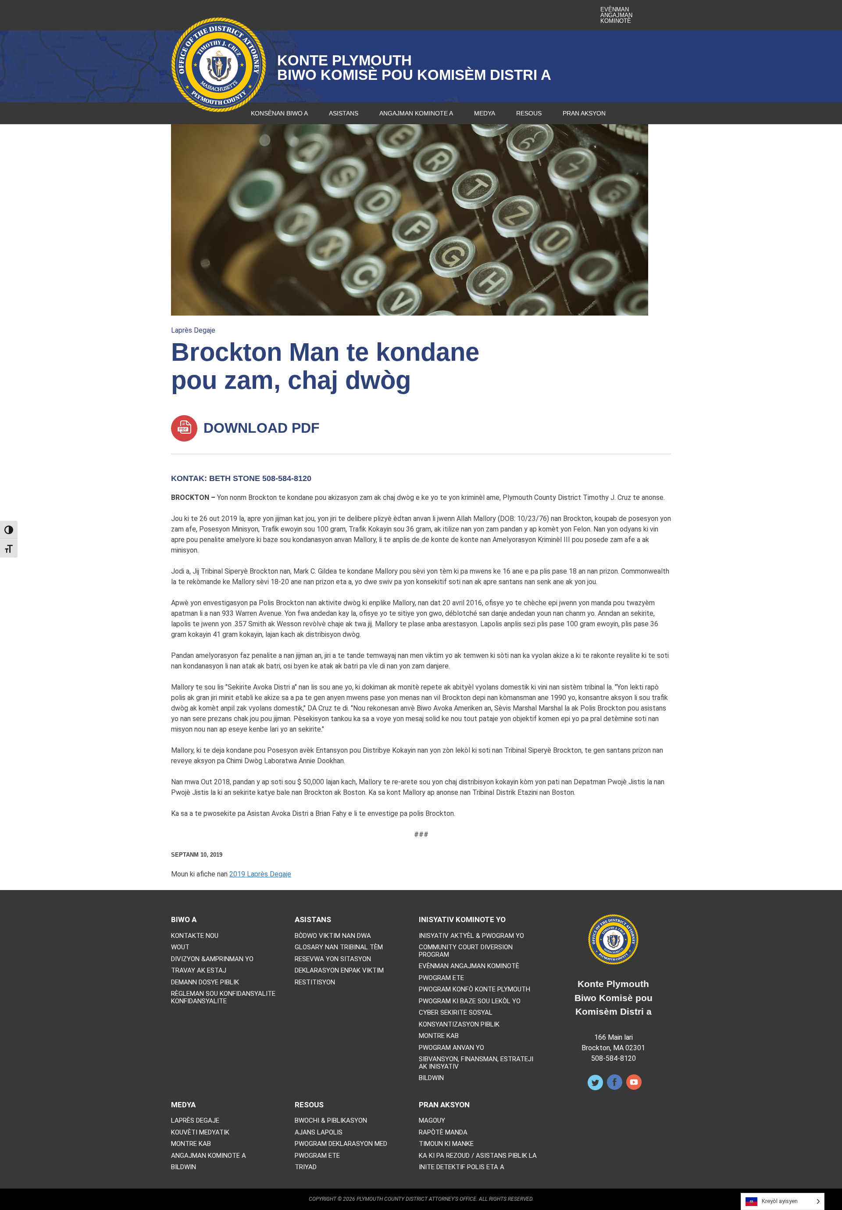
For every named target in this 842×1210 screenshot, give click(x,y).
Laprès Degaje (193, 330)
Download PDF (260, 428)
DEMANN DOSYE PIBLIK (205, 982)
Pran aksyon (584, 113)
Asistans (343, 113)
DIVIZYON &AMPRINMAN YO (212, 959)
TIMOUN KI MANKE (446, 1144)
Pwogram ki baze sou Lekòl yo (470, 1001)
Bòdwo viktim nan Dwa (333, 936)
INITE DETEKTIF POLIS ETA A (461, 1167)
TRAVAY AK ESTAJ (198, 970)
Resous (529, 113)
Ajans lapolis (319, 1132)
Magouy (432, 1120)
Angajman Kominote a (416, 113)
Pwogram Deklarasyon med (341, 1144)
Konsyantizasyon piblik (459, 1024)
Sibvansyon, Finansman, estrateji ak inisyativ (476, 1063)
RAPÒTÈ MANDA (443, 1132)
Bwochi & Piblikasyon (331, 1120)
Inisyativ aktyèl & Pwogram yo (471, 936)
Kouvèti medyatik (200, 1132)
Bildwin (431, 1078)
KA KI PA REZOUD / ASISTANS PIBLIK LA (478, 1156)
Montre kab (439, 1036)
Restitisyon (315, 982)
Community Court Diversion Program (466, 951)
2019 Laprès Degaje (260, 874)
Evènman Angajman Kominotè (616, 15)
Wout (180, 947)
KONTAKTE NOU (194, 936)
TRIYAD (306, 1167)
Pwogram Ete (441, 978)
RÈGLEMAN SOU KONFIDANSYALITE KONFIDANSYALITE (223, 997)
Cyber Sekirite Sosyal (455, 1012)
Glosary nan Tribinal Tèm (339, 947)
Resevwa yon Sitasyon (333, 959)
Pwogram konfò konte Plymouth (474, 989)
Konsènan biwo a (279, 113)
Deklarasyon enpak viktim (339, 970)
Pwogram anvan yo (451, 1048)
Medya (484, 113)
